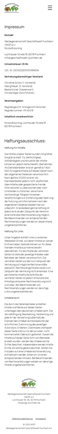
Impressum (41, 418)
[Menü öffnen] (50, 7)
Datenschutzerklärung (22, 418)
